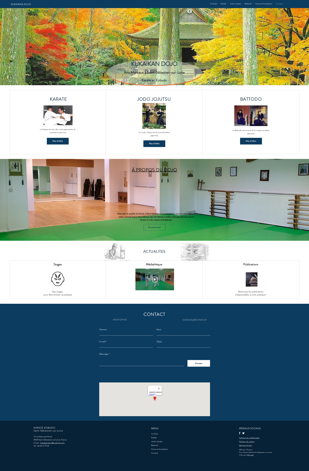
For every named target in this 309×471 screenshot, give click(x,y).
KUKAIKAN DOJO (21, 4)
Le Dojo (154, 434)
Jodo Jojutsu (157, 441)
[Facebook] (239, 433)
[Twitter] (243, 433)
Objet (159, 342)
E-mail (102, 342)
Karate (154, 437)
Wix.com (250, 455)
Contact (154, 453)
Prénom (103, 329)
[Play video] (155, 279)
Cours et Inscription (159, 449)
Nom (158, 329)
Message (103, 354)
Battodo (154, 445)
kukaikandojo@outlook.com (195, 319)
